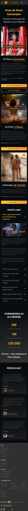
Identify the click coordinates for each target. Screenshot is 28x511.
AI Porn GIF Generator (5, 475)
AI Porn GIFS (3, 486)
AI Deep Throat (14, 488)
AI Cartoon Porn (4, 496)
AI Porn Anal (3, 491)
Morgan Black (11, 413)
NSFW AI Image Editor (5, 476)
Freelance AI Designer (13, 414)
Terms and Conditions (5, 449)
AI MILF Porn (23, 482)
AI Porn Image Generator (6, 471)
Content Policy (4, 454)
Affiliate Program (4, 463)
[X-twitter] (1, 509)
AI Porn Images (4, 482)
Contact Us (3, 465)
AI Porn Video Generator (6, 473)
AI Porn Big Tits (24, 488)
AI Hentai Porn (14, 484)
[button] (2, 2)
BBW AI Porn (3, 493)
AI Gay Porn (13, 482)
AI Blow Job (23, 484)
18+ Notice (3, 456)
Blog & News (3, 462)
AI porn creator (11, 390)
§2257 (2, 447)
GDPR (2, 452)
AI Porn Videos (4, 484)
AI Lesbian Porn (14, 486)
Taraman (10, 389)
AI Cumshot (23, 486)
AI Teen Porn (3, 494)
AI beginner (10, 436)
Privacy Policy (4, 450)
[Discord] (4, 509)
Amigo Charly (11, 435)
